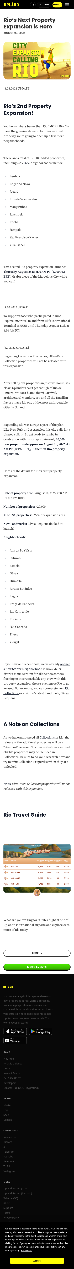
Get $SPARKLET (12, 1078)
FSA (26, 163)
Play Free (8, 1058)
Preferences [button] (26, 1250)
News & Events (11, 1073)
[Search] (33, 4)
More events (37, 967)
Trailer (45, 4)
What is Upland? (12, 1063)
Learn (6, 1068)
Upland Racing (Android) (17, 1193)
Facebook (8, 1161)
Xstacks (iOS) (10, 1198)
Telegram (8, 1151)
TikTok (6, 1166)
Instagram (9, 1171)
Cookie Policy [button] (17, 1247)
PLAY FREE (57, 5)
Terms (6, 1212)
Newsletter (9, 1137)
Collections (47, 738)
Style (6, 1115)
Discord (7, 1142)
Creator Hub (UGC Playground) (21, 1087)
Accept (37, 1261)
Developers (9, 1083)
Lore (5, 1110)
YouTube (8, 1156)
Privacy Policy (11, 1217)
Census (7, 1119)
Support (8, 1207)
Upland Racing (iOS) (15, 1188)
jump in (37, 953)
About (6, 1203)
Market (7, 1105)
